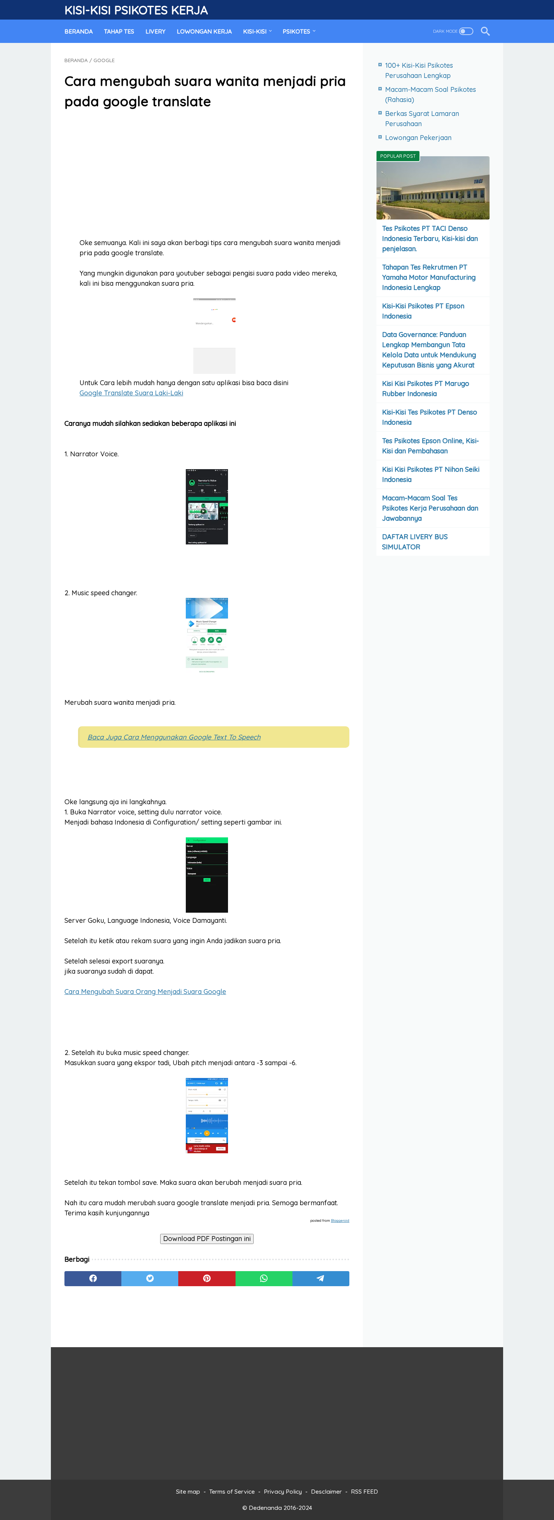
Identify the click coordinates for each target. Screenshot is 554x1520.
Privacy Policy (283, 1491)
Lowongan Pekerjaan (418, 137)
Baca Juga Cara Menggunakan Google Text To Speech (173, 737)
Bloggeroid (340, 1220)
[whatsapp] (264, 1278)
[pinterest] (206, 1278)
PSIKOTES (296, 31)
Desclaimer (326, 1491)
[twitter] (149, 1278)
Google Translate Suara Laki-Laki (131, 393)
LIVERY (155, 31)
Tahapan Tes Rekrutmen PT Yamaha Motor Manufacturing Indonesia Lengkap (429, 277)
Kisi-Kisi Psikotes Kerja (136, 9)
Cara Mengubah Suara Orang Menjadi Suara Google (145, 991)
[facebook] (92, 1278)
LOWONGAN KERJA (204, 31)
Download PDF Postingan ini (207, 1238)
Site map (188, 1491)
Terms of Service (232, 1491)
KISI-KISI (254, 31)
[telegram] (320, 1278)
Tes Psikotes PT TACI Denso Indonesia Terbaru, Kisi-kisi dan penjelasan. (430, 238)
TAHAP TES (119, 31)
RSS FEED (364, 1491)
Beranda (78, 31)
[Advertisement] (206, 174)
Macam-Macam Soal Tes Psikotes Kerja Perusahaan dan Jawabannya (430, 508)
